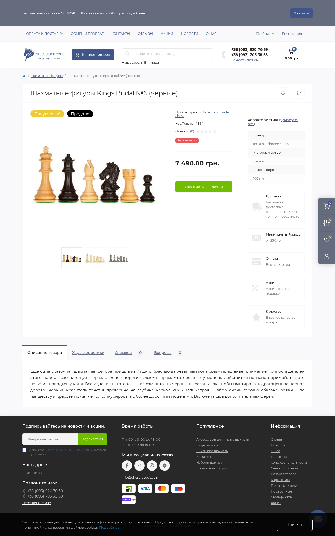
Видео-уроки (207, 445)
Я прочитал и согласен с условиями (67, 452)
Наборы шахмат (209, 463)
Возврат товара (283, 474)
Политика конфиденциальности (67, 450)
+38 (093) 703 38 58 (249, 54)
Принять (294, 524)
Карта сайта (280, 480)
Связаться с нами (285, 468)
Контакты (120, 34)
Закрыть (301, 13)
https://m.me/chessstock (127, 465)
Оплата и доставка (44, 34)
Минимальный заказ (283, 234)
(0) (192, 131)
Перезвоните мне (36, 503)
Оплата (272, 259)
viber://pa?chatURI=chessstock (152, 465)
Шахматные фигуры (47, 76)
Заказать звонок (244, 60)
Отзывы (145, 34)
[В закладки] (283, 93)
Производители (284, 486)
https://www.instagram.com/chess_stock (139, 465)
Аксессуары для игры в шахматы (222, 439)
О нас (211, 34)
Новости (189, 34)
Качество (273, 311)
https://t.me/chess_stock (164, 465)
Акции (167, 34)
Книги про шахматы (212, 451)
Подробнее (135, 13)
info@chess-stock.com (140, 477)
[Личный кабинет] (326, 256)
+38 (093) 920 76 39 (249, 49)
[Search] (127, 53)
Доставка (273, 196)
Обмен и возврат (87, 34)
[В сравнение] (299, 93)
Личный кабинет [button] (295, 34)
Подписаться (92, 439)
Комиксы (203, 457)
